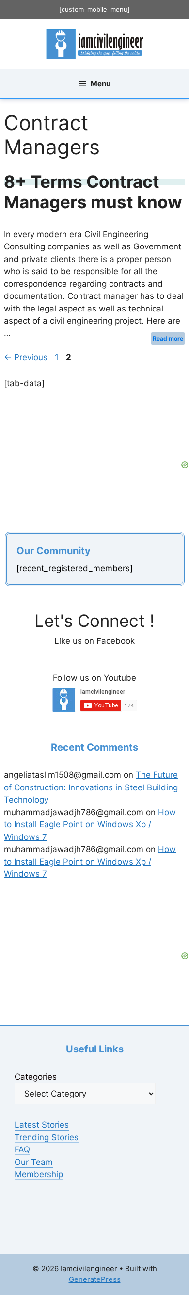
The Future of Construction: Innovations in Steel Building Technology (91, 787)
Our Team (34, 1162)
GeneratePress (95, 1279)
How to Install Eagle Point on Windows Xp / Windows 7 (90, 824)
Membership (39, 1174)
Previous (25, 357)
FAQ (22, 1149)
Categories (36, 1077)
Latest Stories (42, 1125)
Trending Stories (47, 1137)
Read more (168, 338)
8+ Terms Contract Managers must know (93, 191)
